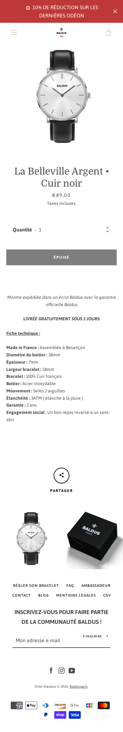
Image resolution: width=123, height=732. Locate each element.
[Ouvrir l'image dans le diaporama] (61, 96)
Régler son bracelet (36, 585)
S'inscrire (92, 636)
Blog (43, 595)
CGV (107, 595)
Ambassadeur (95, 585)
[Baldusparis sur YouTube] (72, 670)
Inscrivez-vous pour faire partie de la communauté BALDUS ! (61, 617)
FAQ (70, 585)
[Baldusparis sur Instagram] (61, 670)
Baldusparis (79, 686)
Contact (21, 595)
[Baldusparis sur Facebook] (51, 670)
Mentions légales (76, 595)
